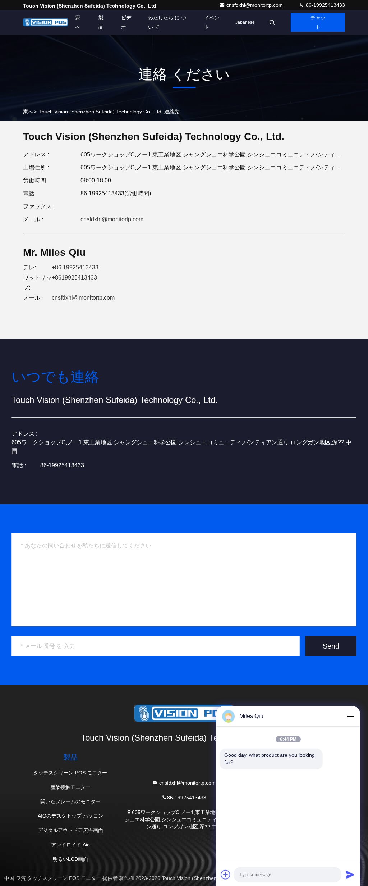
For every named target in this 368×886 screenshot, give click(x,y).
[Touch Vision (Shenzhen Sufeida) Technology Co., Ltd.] (45, 22)
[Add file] (226, 874)
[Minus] (350, 716)
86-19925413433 (324, 5)
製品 (101, 22)
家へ (77, 22)
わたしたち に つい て (167, 22)
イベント (211, 22)
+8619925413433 (74, 277)
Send (331, 646)
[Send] (350, 874)
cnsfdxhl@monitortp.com (255, 5)
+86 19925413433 (75, 267)
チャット (318, 22)
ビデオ (126, 22)
